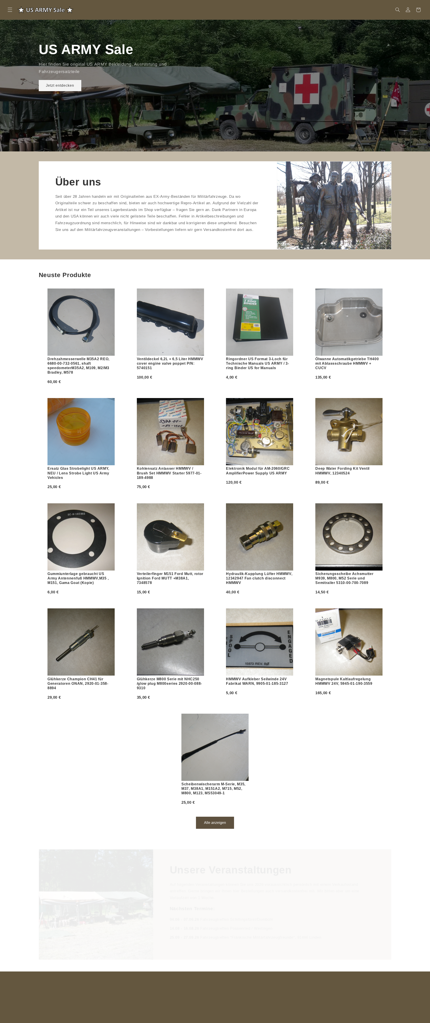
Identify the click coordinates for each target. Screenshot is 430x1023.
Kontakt (147, 983)
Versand (297, 1012)
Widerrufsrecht (318, 1012)
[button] (10, 10)
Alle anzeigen (215, 823)
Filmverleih (199, 983)
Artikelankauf (244, 983)
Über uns (165, 983)
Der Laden (221, 983)
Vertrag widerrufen (274, 983)
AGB (230, 1012)
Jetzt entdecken (60, 85)
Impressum (245, 1012)
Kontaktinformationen (272, 1012)
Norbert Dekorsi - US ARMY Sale (136, 1012)
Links (181, 983)
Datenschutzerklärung (207, 1012)
